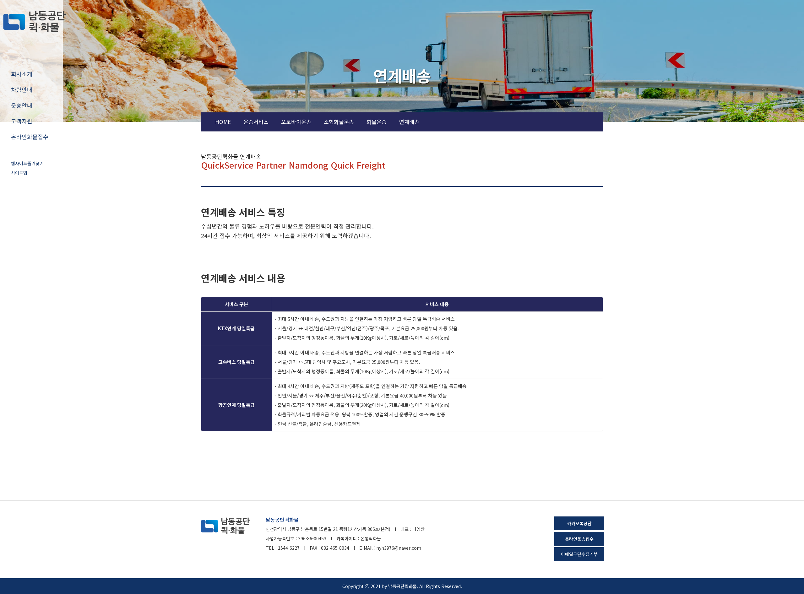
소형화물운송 (339, 122)
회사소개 (21, 74)
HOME (223, 122)
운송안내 (21, 105)
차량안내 (21, 89)
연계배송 (409, 122)
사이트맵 (19, 173)
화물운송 (377, 122)
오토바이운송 (296, 122)
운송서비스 (256, 122)
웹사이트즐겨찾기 (27, 163)
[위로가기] (615, 571)
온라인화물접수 (29, 136)
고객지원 (21, 121)
